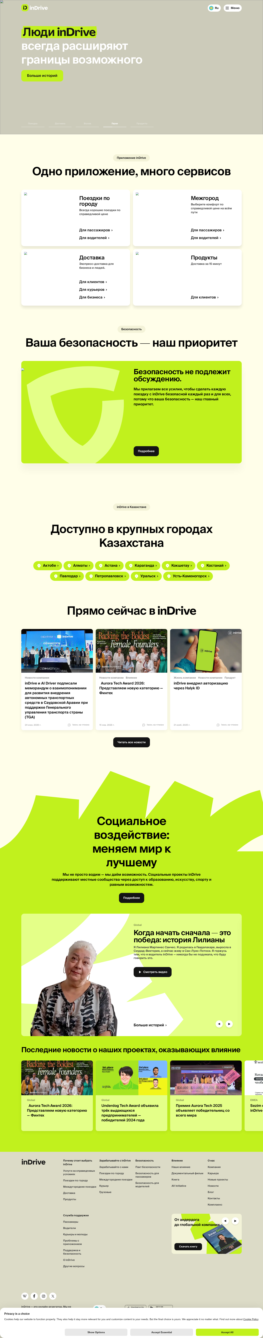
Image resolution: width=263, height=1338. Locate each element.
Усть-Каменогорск (190, 576)
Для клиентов (91, 282)
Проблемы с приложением (72, 1242)
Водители (69, 1228)
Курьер (104, 1186)
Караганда (144, 565)
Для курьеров (91, 289)
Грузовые (105, 1192)
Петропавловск (109, 576)
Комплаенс (215, 1205)
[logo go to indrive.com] (34, 7)
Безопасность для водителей (147, 1185)
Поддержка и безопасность (72, 1252)
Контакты (214, 1198)
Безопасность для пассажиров (147, 1175)
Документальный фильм (187, 1173)
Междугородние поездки (79, 1187)
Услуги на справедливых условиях (79, 1173)
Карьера (213, 1173)
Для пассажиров (94, 230)
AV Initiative (179, 1186)
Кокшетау (180, 565)
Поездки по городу (75, 1180)
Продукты (69, 1199)
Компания (214, 1167)
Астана (111, 565)
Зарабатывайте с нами (113, 1167)
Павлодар (69, 576)
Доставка (69, 1193)
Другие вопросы (73, 1266)
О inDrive (69, 1260)
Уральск (148, 576)
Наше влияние (181, 1167)
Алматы (80, 565)
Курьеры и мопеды (75, 1234)
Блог (211, 1192)
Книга (175, 1180)
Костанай (215, 565)
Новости (213, 1186)
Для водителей (93, 238)
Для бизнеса (91, 297)
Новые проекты (218, 1180)
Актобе (49, 565)
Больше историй (149, 1025)
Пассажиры (70, 1222)
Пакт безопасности (147, 1167)
